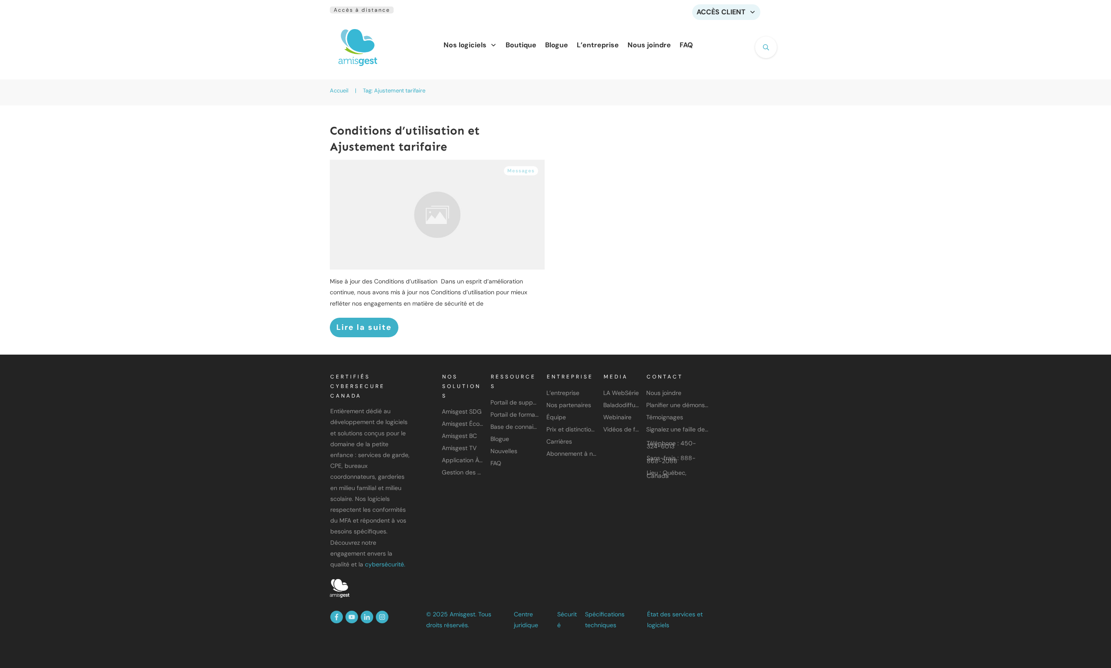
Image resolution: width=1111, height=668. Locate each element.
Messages (521, 171)
